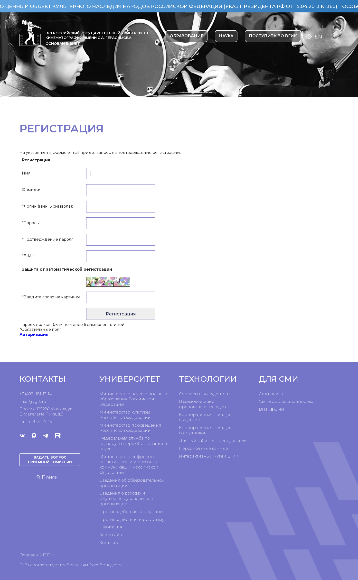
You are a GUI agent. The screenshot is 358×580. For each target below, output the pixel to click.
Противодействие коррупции (131, 511)
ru (44, 401)
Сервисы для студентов (203, 394)
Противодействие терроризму (131, 519)
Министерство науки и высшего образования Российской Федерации (133, 399)
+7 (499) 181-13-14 (35, 394)
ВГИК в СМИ (271, 409)
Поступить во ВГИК (273, 36)
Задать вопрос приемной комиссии (50, 459)
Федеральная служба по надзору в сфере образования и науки (133, 443)
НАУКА (226, 36)
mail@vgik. (30, 401)
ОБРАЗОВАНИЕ (186, 36)
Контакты (109, 542)
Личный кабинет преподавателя (213, 440)
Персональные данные (203, 448)
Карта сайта (111, 535)
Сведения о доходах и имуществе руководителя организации (126, 498)
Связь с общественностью (286, 401)
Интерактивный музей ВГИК (208, 456)
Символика (271, 394)
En (318, 37)
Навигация (110, 527)
